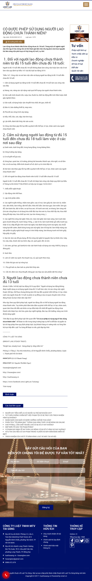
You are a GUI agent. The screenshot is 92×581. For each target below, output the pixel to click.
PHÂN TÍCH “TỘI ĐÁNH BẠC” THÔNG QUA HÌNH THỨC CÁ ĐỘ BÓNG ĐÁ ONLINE (35, 422)
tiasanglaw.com (23, 555)
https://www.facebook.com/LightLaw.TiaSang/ (21, 382)
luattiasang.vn (10, 555)
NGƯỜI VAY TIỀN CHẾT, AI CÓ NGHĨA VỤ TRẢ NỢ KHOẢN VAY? (28, 413)
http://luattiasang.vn (11, 377)
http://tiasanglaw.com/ (12, 372)
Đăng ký (46, 507)
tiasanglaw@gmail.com (14, 559)
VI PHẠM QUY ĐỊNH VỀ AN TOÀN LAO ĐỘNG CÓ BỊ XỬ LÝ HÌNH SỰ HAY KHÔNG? (35, 429)
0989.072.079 (10, 562)
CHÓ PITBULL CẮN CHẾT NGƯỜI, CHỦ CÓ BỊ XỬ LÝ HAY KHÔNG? (29, 425)
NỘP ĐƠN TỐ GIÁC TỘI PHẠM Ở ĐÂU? (19, 427)
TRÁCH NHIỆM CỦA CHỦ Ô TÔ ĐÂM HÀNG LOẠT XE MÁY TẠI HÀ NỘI (30, 436)
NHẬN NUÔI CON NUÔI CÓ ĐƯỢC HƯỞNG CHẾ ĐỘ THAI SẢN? (28, 420)
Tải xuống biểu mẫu (14, 42)
